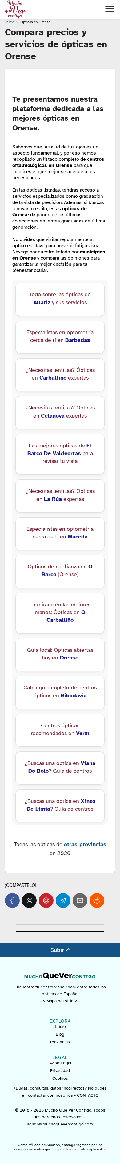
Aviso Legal (60, 1063)
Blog (60, 1034)
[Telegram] (63, 900)
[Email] (80, 900)
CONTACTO (87, 1095)
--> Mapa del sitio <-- (60, 1000)
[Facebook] (12, 900)
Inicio (60, 1026)
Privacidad (60, 1070)
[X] (29, 900)
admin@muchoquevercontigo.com (60, 1123)
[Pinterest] (46, 900)
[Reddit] (97, 900)
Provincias (60, 1042)
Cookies (60, 1078)
